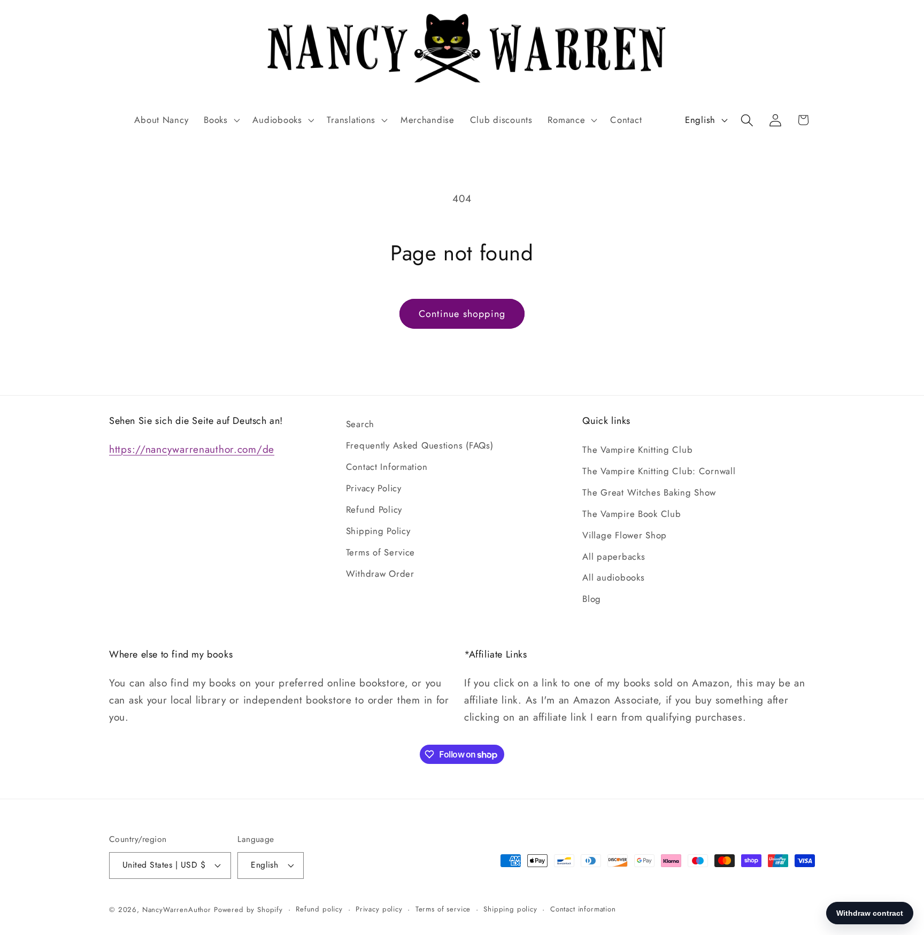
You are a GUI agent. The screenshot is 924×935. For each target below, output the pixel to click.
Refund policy (319, 909)
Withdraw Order (380, 573)
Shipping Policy (378, 530)
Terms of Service (380, 552)
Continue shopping (462, 314)
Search (360, 424)
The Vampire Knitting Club (637, 449)
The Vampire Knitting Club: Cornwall (658, 471)
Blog (591, 598)
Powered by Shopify (248, 910)
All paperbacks (613, 556)
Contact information (583, 909)
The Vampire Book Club (631, 513)
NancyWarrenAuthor (176, 910)
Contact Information (387, 466)
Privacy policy (379, 909)
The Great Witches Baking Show (649, 492)
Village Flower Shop (624, 535)
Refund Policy (374, 509)
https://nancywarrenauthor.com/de (191, 449)
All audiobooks (613, 577)
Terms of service (443, 909)
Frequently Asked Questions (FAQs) (420, 445)
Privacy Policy (374, 488)
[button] (220, 120)
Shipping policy (510, 909)
